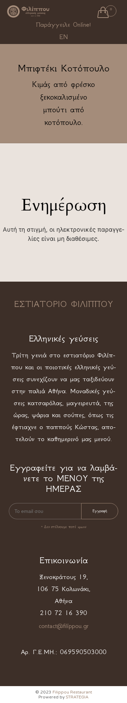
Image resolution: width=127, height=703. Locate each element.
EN (63, 37)
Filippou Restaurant (72, 692)
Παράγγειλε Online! (63, 25)
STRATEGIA (77, 697)
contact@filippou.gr (64, 626)
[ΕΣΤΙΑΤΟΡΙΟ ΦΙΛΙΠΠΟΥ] (28, 11)
